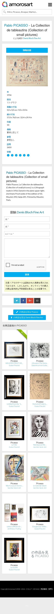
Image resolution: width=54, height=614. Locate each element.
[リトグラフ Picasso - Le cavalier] (14, 550)
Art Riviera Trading (14, 529)
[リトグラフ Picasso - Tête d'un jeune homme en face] (14, 468)
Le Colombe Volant (40, 486)
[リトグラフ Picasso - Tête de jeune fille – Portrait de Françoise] (39, 427)
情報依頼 (27, 50)
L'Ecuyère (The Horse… (40, 363)
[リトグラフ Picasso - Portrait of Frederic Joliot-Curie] (40, 386)
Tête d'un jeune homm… (14, 486)
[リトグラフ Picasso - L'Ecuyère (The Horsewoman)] (40, 346)
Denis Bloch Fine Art (32, 38)
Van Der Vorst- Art (39, 447)
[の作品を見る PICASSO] (40, 570)
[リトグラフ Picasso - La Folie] (14, 427)
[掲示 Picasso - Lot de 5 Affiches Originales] (14, 509)
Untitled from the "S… (14, 404)
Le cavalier (14, 567)
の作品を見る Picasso (28, 312)
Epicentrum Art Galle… (40, 365)
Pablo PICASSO (16, 25)
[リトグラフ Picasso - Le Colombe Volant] (40, 468)
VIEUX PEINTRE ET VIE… (14, 363)
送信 (27, 274)
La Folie (14, 445)
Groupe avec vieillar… (39, 526)
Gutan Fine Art (14, 365)
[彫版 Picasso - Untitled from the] (14, 386)
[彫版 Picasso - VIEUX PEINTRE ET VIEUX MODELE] (14, 346)
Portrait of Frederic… (40, 404)
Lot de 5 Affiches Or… (14, 526)
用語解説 (44, 589)
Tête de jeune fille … (40, 445)
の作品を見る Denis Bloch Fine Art (28, 317)
